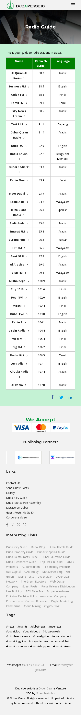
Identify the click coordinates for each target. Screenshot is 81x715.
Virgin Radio (17, 330)
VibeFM (17, 339)
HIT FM (17, 248)
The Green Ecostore (34, 581)
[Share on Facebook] (52, 397)
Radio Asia (17, 202)
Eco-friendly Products (57, 567)
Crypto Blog (51, 606)
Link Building (14, 591)
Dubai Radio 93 (19, 167)
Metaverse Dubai (17, 507)
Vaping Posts (25, 576)
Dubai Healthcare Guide (21, 562)
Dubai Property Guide (20, 552)
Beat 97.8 (17, 256)
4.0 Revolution (31, 567)
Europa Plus (17, 240)
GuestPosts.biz (45, 693)
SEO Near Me (35, 591)
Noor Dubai (17, 193)
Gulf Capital (13, 571)
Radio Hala (17, 223)
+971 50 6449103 (33, 665)
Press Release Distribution (58, 586)
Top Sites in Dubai (52, 562)
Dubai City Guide (16, 498)
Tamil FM (17, 103)
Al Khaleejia (17, 281)
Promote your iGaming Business (26, 601)
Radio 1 (17, 322)
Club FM (17, 273)
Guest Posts (30, 586)
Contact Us (13, 483)
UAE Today (31, 571)
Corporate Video (16, 517)
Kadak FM (17, 94)
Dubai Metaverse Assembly (23, 503)
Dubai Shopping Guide (51, 552)
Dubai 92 (17, 146)
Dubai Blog (38, 547)
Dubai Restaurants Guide (22, 557)
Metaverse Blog (52, 571)
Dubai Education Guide (55, 557)
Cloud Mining (32, 606)
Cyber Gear (45, 576)
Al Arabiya (17, 264)
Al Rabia (17, 385)
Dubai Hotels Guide (61, 547)
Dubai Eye (17, 314)
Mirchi (17, 306)
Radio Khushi (19, 154)
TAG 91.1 (17, 124)
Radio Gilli (17, 355)
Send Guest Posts (17, 488)
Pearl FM (17, 297)
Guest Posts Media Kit (20, 512)
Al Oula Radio (19, 371)
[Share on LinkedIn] (70, 397)
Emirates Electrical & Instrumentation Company (36, 596)
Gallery (10, 493)
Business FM (17, 86)
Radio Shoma (19, 180)
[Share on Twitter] (61, 397)
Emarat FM (18, 231)
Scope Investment (58, 591)
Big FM (18, 347)
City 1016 (17, 289)
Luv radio (17, 363)
